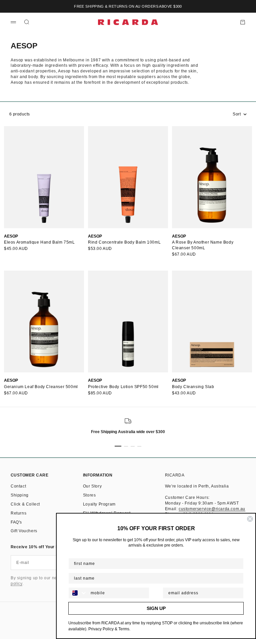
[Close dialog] (250, 519)
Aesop (11, 236)
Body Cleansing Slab (193, 386)
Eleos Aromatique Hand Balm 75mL (39, 242)
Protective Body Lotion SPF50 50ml (123, 386)
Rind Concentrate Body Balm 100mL (124, 242)
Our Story (92, 486)
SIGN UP (156, 608)
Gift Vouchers (24, 531)
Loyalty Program (99, 504)
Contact (18, 486)
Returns (18, 513)
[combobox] (78, 593)
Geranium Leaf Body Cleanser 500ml (41, 386)
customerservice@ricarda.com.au (212, 509)
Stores (89, 495)
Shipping (20, 495)
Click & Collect (25, 504)
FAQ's (16, 522)
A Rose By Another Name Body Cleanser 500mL (202, 245)
